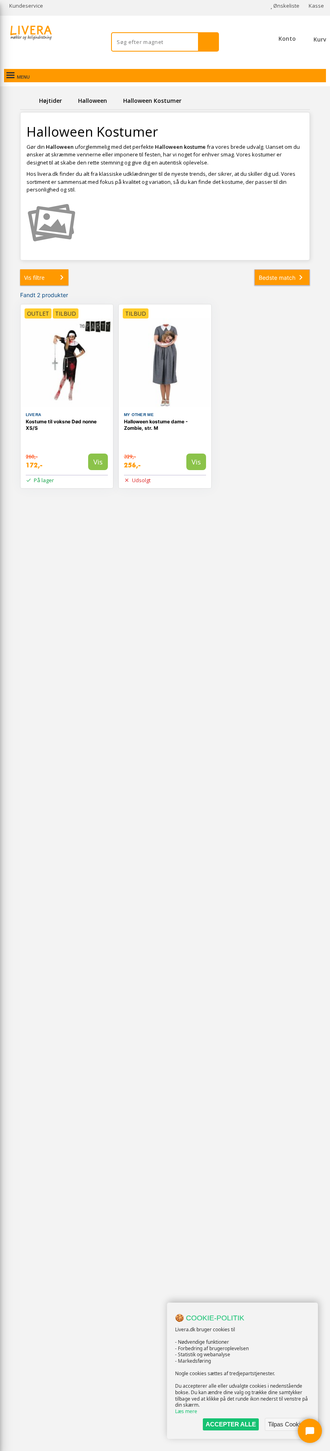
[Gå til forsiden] (28, 101)
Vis (98, 461)
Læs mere (186, 1411)
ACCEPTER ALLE (231, 1424)
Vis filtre (34, 277)
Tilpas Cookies (287, 1424)
